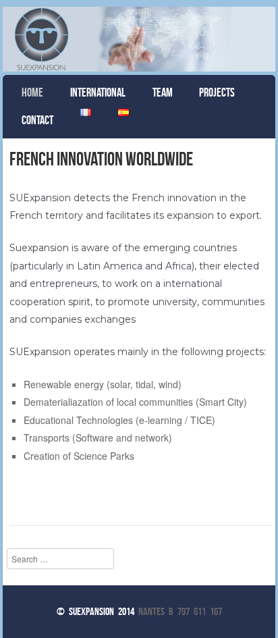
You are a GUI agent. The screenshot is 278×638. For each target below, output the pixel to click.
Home (32, 92)
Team (162, 92)
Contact (37, 120)
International (98, 92)
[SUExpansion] (139, 39)
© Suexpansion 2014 (95, 611)
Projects (217, 92)
